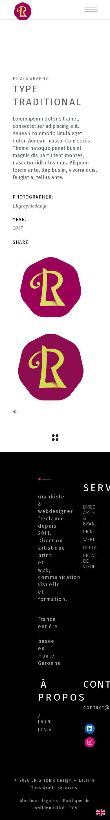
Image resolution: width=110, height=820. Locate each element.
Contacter (50, 729)
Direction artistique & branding (95, 515)
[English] (101, 812)
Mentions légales (39, 800)
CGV (73, 808)
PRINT (89, 531)
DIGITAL (91, 547)
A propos (46, 719)
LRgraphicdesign (30, 206)
